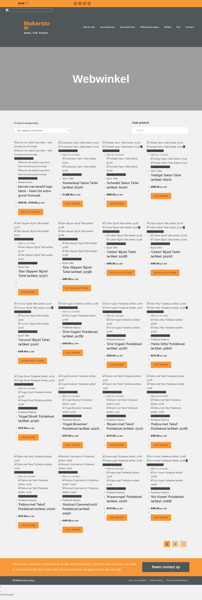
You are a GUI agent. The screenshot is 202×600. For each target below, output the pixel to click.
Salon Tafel (68, 178)
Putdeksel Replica (71, 327)
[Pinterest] (84, 3)
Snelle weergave (24, 158)
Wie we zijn (89, 27)
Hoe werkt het (127, 27)
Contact (190, 27)
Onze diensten (107, 27)
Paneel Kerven (25, 182)
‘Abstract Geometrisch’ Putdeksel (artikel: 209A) (79, 509)
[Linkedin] (89, 3)
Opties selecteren (76, 288)
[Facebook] (75, 3)
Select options (30, 212)
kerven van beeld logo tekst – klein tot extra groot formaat (35, 191)
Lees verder (72, 204)
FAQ (178, 27)
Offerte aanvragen (149, 27)
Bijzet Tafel (23, 267)
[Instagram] (80, 3)
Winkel (167, 27)
